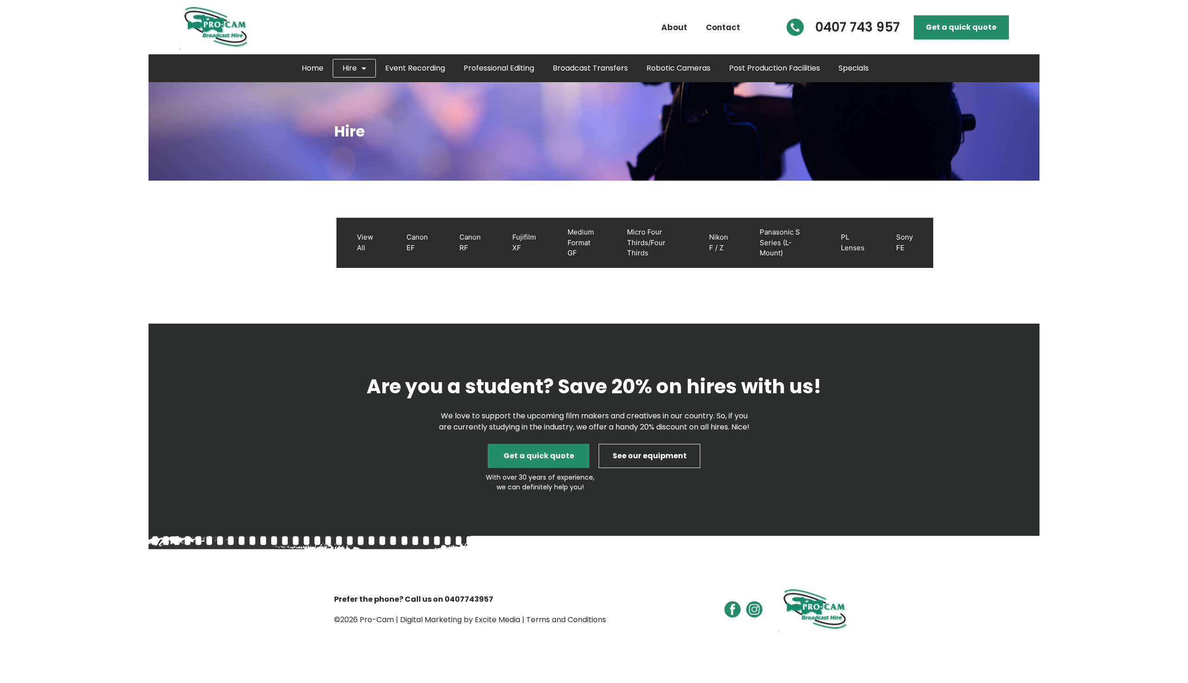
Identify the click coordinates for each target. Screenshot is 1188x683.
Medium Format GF (581, 242)
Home (312, 68)
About (674, 27)
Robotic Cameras (678, 68)
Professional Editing (499, 68)
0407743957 (469, 599)
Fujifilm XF (524, 242)
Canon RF (470, 242)
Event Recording (415, 68)
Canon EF (417, 242)
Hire (349, 68)
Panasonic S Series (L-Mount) (780, 242)
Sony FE (904, 242)
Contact (723, 27)
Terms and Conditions (566, 619)
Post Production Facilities (774, 68)
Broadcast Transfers (590, 68)
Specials (854, 68)
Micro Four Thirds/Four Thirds (646, 242)
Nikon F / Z (718, 242)
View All (365, 242)
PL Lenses (853, 242)
